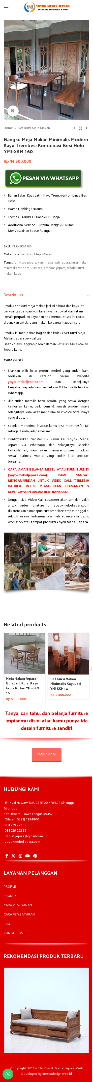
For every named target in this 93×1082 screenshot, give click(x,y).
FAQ (7, 924)
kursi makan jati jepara (54, 263)
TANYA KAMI (46, 754)
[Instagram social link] (20, 856)
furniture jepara (25, 263)
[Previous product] (74, 128)
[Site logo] (46, 7)
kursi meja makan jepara (48, 268)
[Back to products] (80, 128)
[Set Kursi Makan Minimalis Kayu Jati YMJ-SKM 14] (69, 654)
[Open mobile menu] (6, 7)
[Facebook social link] (7, 856)
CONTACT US (13, 933)
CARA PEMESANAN (18, 905)
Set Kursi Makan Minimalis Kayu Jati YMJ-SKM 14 (65, 684)
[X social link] (13, 856)
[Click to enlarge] (13, 111)
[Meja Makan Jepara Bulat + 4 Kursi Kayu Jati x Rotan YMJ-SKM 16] (24, 653)
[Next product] (86, 128)
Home (8, 128)
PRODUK (10, 896)
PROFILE (10, 887)
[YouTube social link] (27, 856)
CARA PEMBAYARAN (19, 914)
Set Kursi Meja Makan (34, 128)
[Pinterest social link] (35, 856)
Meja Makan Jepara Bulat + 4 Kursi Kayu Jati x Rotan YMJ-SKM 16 (22, 685)
